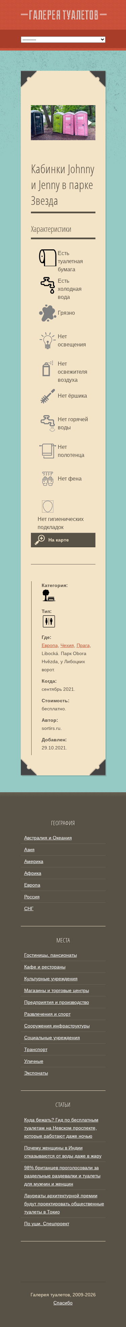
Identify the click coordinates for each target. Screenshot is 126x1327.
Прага (83, 645)
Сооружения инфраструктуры (57, 1025)
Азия (29, 849)
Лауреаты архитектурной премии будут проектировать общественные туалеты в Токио (64, 1203)
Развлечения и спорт (47, 1014)
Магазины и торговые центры (56, 990)
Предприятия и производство (56, 1002)
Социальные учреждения (52, 1037)
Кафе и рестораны (45, 966)
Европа (50, 645)
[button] (89, 122)
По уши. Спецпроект (46, 1223)
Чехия (67, 645)
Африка (32, 873)
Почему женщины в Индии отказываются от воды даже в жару (62, 1152)
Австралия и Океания (48, 837)
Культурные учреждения (51, 978)
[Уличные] (49, 600)
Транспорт (35, 1049)
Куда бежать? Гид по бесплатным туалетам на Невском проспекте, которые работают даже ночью (61, 1128)
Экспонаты (36, 1073)
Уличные (33, 1061)
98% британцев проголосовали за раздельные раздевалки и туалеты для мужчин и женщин (62, 1175)
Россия (32, 896)
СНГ (29, 908)
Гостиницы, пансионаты (50, 955)
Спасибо (63, 1302)
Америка (33, 861)
